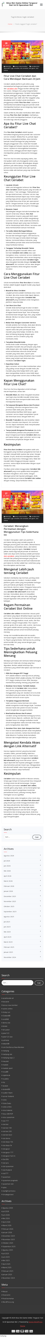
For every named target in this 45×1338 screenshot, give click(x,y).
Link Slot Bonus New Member (13, 1047)
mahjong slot (7, 1054)
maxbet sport (8, 1068)
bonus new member (21, 66)
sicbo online (7, 1107)
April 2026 (7, 876)
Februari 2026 (9, 886)
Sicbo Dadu (7, 1103)
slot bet (5, 1124)
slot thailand (7, 1170)
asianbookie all (8, 998)
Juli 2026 (7, 861)
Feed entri (6, 1295)
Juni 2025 (7, 927)
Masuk (5, 1291)
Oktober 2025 (9, 906)
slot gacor (32, 68)
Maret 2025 (8, 942)
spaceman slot (8, 1184)
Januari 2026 (8, 891)
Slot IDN (5, 1159)
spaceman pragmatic (10, 1180)
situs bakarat (7, 1110)
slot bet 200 (7, 1131)
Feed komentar (8, 1298)
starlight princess (9, 1191)
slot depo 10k (8, 1142)
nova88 (5, 1072)
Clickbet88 (6, 1016)
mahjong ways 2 (8, 1058)
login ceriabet (14, 68)
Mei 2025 (7, 932)
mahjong (6, 1051)
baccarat (6, 1002)
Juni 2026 (7, 866)
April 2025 (7, 937)
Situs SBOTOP (8, 1114)
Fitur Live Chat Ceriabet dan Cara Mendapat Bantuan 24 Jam (22, 77)
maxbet (5, 1065)
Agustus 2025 (9, 916)
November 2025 (10, 901)
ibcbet (5, 1026)
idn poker (6, 1030)
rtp (4, 1082)
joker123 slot (7, 1037)
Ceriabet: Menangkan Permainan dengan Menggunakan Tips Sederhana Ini (21, 530)
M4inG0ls (8, 66)
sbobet (5, 1086)
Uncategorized (8, 1194)
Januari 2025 (8, 952)
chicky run (6, 1012)
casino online (7, 1009)
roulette (6, 1079)
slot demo (6, 1138)
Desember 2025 (10, 896)
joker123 (6, 1033)
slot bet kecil (7, 1135)
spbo (4, 1187)
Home (10, 24)
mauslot (6, 1061)
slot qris (6, 1163)
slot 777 (6, 1121)
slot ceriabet (24, 68)
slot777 (5, 1173)
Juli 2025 (7, 922)
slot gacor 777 (8, 1152)
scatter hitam (7, 1093)
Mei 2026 (7, 871)
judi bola (6, 1040)
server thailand (8, 1096)
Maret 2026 (8, 881)
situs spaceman (8, 1117)
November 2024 (10, 957)
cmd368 (6, 1019)
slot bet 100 (7, 1128)
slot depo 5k (7, 1145)
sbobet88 (6, 1089)
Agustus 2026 (9, 856)
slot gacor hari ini (9, 1156)
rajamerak (6, 1075)
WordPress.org (8, 1302)
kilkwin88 (6, 1044)
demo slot (6, 1023)
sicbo (5, 1100)
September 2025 (10, 911)
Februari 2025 (9, 947)
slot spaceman (8, 1166)
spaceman (6, 1177)
